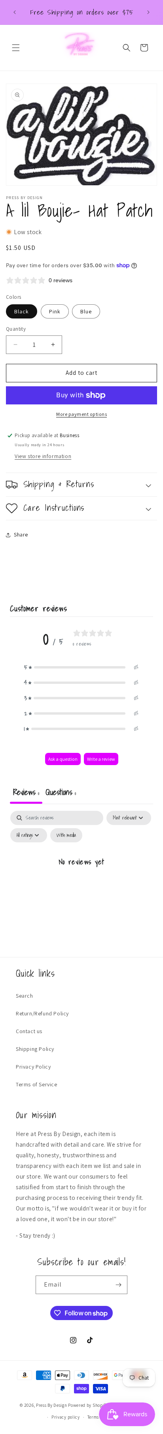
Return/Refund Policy (42, 1013)
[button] (16, 47)
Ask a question (63, 759)
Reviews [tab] (26, 792)
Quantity (16, 329)
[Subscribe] (118, 1285)
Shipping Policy (35, 1048)
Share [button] (21, 534)
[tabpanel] (81, 879)
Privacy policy (65, 1417)
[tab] (60, 793)
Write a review (101, 759)
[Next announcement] (148, 12)
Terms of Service (36, 1084)
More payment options (81, 414)
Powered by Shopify (88, 1405)
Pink (55, 311)
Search (24, 995)
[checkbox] (66, 835)
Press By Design (51, 1405)
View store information (43, 456)
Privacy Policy (33, 1066)
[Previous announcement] (14, 12)
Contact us (29, 1031)
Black (21, 311)
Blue (86, 311)
